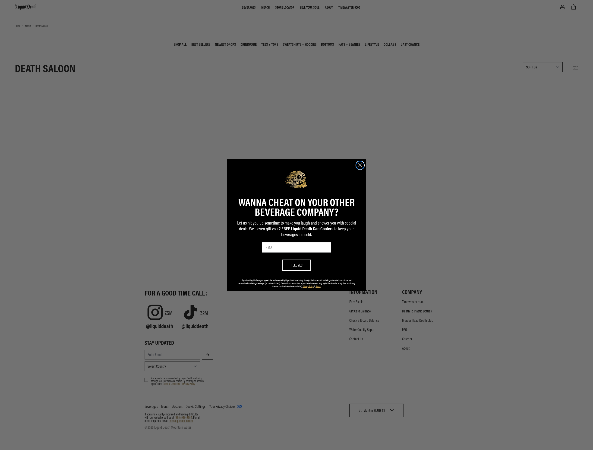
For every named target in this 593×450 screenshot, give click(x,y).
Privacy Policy (308, 286)
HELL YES (297, 265)
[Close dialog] (360, 165)
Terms (318, 286)
